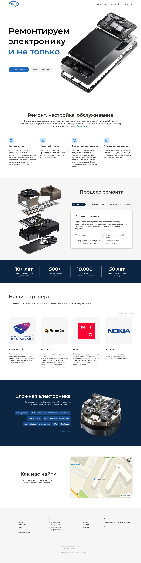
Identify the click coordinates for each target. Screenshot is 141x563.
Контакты (128, 4)
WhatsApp (86, 522)
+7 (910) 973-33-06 (55, 530)
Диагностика (79, 204)
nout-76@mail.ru (54, 522)
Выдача (126, 204)
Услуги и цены (110, 4)
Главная (98, 4)
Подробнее (64, 432)
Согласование (97, 204)
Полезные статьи (24, 532)
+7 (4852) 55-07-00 (55, 524)
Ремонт (113, 204)
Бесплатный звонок (41, 70)
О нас (120, 4)
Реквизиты (107, 527)
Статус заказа (19, 70)
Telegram (86, 527)
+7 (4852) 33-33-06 (55, 527)
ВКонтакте (86, 524)
